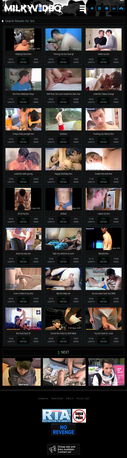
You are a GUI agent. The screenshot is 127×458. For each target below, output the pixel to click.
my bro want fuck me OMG (103, 293)
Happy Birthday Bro (63, 173)
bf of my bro (23, 213)
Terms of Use (57, 398)
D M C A (69, 398)
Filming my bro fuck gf (63, 54)
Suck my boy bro (23, 253)
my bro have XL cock (103, 333)
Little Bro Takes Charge (103, 94)
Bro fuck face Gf (23, 333)
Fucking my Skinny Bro (103, 134)
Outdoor (63, 134)
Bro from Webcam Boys (23, 94)
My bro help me (63, 293)
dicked (63, 213)
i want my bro (103, 213)
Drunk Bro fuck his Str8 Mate (63, 333)
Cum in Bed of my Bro (23, 293)
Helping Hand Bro (23, 54)
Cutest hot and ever (103, 173)
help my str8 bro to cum (63, 253)
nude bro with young (23, 173)
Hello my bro (103, 54)
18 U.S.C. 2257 (82, 398)
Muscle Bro (103, 253)
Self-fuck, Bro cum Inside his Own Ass (63, 94)
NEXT (65, 352)
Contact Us (43, 398)
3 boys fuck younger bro (23, 134)
